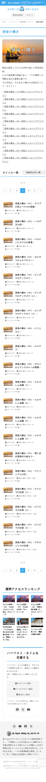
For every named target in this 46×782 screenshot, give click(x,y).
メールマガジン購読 (24, 689)
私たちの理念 (19, 754)
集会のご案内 (24, 695)
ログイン (30, 15)
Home (4, 22)
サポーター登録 (24, 683)
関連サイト (41, 2)
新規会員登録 (18, 15)
